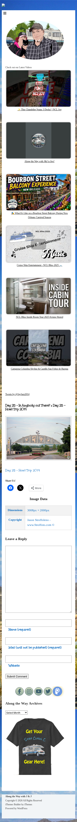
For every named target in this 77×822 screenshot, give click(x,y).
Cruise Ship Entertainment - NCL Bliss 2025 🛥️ (39, 265)
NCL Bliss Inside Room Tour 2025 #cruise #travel (39, 317)
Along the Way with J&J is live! (39, 161)
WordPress (22, 808)
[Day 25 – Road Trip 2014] (38, 459)
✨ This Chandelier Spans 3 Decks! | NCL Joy (40, 109)
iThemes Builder (13, 804)
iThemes (28, 804)
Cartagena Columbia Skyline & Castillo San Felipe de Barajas (39, 368)
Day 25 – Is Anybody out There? (27, 405)
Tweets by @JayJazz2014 (17, 394)
